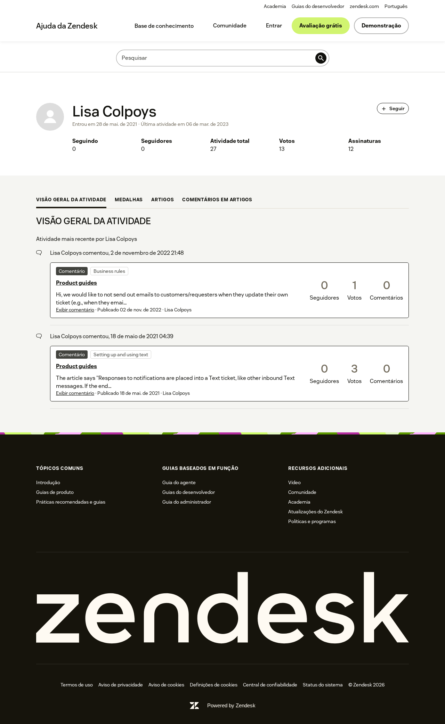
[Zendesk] (222, 608)
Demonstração (381, 25)
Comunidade (229, 25)
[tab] (71, 200)
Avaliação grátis (320, 25)
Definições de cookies (213, 684)
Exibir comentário (75, 310)
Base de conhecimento (164, 26)
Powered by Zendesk (231, 705)
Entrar (274, 25)
